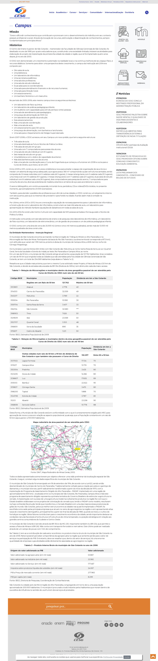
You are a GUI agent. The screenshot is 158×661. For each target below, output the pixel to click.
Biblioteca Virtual (106, 2)
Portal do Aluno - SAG (86, 2)
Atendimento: (20, 2)
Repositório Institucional (132, 2)
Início (51, 12)
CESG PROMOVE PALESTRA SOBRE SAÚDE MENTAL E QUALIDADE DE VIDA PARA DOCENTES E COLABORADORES (131, 117)
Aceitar (127, 657)
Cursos (73, 12)
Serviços (83, 12)
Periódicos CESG (118, 2)
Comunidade (96, 12)
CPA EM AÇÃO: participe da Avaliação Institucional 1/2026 (132, 145)
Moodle (97, 2)
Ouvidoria (129, 12)
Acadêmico (61, 12)
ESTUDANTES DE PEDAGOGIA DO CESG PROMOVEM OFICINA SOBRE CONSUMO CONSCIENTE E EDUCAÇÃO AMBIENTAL (131, 159)
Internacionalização (114, 12)
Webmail (145, 2)
